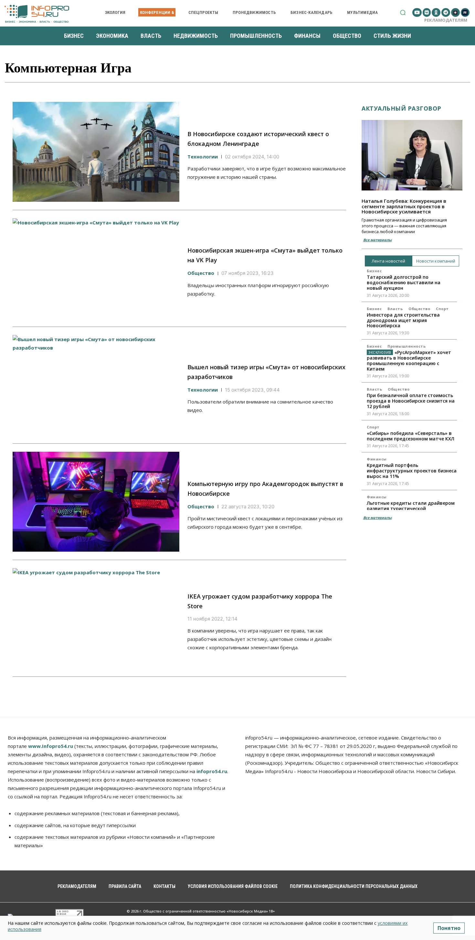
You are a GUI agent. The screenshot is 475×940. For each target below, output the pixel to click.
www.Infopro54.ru (50, 746)
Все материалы (377, 239)
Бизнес (374, 271)
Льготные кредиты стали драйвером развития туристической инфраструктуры (411, 508)
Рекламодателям (445, 20)
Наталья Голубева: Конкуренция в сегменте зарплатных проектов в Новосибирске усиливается (404, 206)
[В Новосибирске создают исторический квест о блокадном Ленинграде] (96, 152)
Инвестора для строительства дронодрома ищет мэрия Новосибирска (403, 320)
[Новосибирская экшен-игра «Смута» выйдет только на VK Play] (96, 268)
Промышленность (406, 346)
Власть (395, 308)
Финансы (377, 459)
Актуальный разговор (401, 108)
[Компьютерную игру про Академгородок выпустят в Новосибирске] (96, 502)
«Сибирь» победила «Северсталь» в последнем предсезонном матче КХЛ (410, 436)
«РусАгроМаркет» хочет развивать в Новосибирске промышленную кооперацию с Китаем (409, 360)
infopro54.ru (211, 771)
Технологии (202, 156)
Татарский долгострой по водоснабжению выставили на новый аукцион (403, 282)
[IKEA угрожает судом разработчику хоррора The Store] (96, 618)
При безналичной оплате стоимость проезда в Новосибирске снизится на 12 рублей (411, 400)
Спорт (442, 308)
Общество (200, 273)
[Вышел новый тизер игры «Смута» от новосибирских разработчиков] (96, 385)
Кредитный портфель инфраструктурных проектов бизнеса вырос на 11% (412, 470)
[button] (403, 12)
